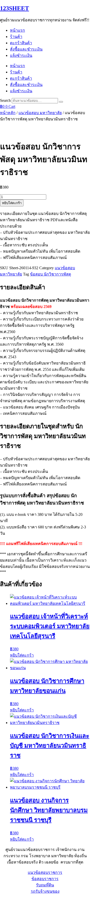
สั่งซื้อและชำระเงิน (26, 49)
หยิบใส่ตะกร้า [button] (22, 655)
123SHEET (14, 8)
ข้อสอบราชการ (45, 879)
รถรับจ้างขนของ (45, 891)
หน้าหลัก (8, 113)
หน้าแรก (17, 30)
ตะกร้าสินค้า (21, 43)
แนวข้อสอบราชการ (45, 872)
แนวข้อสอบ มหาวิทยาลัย (40, 113)
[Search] (61, 102)
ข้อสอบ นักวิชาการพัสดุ (50, 274)
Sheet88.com (10, 900)
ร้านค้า (16, 36)
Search (5, 100)
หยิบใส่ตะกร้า (12, 203)
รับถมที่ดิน (45, 885)
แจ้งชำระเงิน (21, 55)
